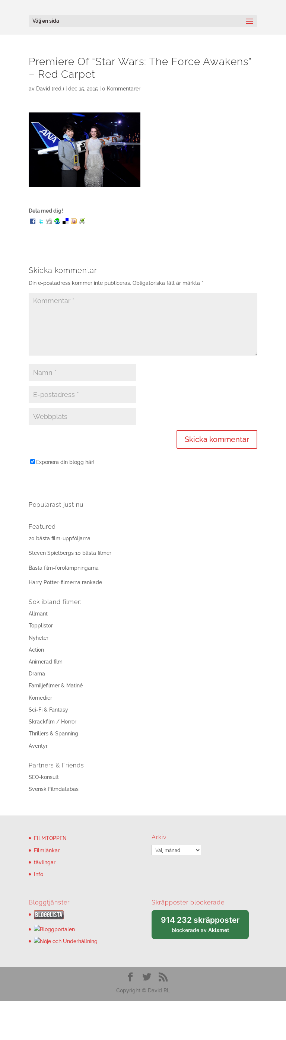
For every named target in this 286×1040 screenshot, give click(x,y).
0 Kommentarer (121, 89)
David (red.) (50, 89)
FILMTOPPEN (50, 838)
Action (36, 650)
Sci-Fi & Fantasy (48, 710)
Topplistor (41, 626)
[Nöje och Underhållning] (66, 941)
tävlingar (44, 862)
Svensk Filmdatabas (54, 789)
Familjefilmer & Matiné (56, 685)
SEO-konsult (44, 777)
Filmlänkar (47, 850)
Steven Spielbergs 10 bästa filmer (70, 553)
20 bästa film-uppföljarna (59, 538)
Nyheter (38, 638)
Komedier (40, 698)
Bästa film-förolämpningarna (64, 568)
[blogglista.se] (49, 917)
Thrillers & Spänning (53, 734)
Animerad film (46, 662)
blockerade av (205, 927)
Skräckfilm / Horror (52, 722)
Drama (37, 674)
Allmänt (38, 614)
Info (38, 874)
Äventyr (38, 746)
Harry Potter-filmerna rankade (65, 582)
